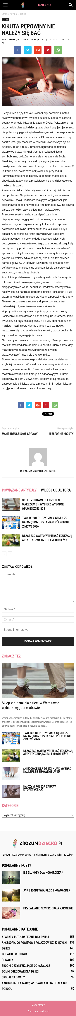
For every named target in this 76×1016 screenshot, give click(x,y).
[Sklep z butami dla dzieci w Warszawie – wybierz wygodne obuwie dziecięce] (11, 504)
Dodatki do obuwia (14, 954)
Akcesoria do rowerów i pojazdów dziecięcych (34, 942)
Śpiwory (7, 960)
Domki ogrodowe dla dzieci (20, 971)
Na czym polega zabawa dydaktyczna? (39, 788)
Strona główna (9, 13)
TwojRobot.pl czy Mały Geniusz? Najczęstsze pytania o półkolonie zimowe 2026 (46, 522)
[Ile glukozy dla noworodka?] (11, 877)
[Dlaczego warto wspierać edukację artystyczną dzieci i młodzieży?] (11, 540)
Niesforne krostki (61, 434)
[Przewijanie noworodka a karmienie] (11, 913)
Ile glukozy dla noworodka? (43, 872)
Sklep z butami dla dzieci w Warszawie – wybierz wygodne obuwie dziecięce (43, 504)
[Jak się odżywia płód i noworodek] (11, 895)
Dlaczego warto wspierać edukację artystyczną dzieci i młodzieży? (48, 752)
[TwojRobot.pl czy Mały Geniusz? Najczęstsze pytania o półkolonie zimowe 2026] (11, 522)
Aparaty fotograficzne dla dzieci (25, 937)
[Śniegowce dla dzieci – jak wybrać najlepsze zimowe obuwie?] (11, 773)
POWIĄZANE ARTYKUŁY (19, 490)
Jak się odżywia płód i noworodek (46, 890)
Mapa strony (38, 1005)
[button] (71, 5)
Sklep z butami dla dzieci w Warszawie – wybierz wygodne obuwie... (32, 705)
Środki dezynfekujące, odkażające (26, 965)
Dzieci (5, 19)
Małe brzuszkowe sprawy (20, 434)
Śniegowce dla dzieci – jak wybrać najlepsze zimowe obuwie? (47, 770)
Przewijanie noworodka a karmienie (48, 908)
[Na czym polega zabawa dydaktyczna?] (11, 791)
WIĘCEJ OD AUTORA (56, 490)
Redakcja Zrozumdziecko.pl (23, 39)
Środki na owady (13, 977)
